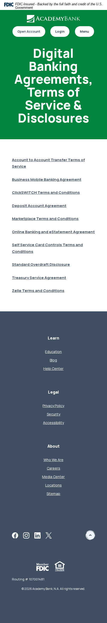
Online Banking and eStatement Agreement (53, 231)
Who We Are (53, 459)
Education (53, 351)
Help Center (53, 368)
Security (53, 414)
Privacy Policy (53, 405)
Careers (53, 468)
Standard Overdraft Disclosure (41, 264)
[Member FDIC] (42, 566)
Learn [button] (53, 338)
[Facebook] (15, 535)
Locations (53, 485)
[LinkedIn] (37, 535)
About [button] (53, 446)
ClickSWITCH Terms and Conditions (46, 192)
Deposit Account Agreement (39, 205)
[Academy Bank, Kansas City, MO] (53, 18)
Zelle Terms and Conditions (38, 290)
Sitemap (53, 493)
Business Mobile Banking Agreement (46, 179)
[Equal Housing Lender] (60, 566)
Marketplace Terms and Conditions (45, 218)
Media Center (53, 476)
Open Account (26, 32)
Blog (53, 360)
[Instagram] (26, 535)
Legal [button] (53, 392)
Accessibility (53, 422)
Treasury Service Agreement (39, 277)
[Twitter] (49, 535)
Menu (84, 31)
